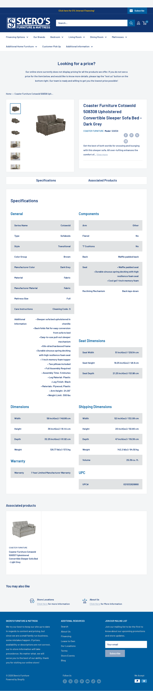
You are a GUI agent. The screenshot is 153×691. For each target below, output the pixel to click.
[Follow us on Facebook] (65, 681)
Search (64, 626)
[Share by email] (126, 141)
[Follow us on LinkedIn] (99, 681)
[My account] (138, 23)
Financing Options (15, 37)
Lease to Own (68, 641)
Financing (66, 636)
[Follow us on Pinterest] (82, 681)
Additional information (77, 46)
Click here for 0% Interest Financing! (77, 10)
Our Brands (39, 37)
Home (9, 94)
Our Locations (68, 645)
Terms (64, 650)
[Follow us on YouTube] (87, 681)
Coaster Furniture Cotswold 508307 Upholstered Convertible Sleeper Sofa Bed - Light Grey (23, 557)
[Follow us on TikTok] (93, 681)
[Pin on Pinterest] (131, 135)
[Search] (131, 23)
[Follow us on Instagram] (76, 681)
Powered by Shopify (15, 679)
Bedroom (55, 37)
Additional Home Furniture (20, 46)
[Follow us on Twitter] (70, 681)
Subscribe (139, 10)
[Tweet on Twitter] (137, 135)
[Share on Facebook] (126, 135)
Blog (63, 660)
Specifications (46, 180)
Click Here (42, 603)
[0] (144, 23)
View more (102, 154)
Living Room (75, 37)
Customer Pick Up (51, 46)
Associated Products (102, 180)
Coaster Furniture (93, 131)
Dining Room (96, 37)
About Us (66, 631)
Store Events (68, 655)
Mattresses (118, 37)
